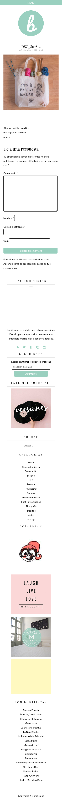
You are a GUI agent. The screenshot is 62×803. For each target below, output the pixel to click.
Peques (31, 493)
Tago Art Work (31, 775)
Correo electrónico (14, 226)
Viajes (31, 515)
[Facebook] (31, 347)
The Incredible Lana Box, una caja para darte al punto (16, 132)
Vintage (31, 519)
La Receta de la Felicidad (31, 736)
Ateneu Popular (31, 710)
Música (31, 484)
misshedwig (31, 753)
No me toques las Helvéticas (31, 762)
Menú (31, 2)
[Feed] (17, 347)
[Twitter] (24, 347)
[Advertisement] (31, 676)
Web (6, 241)
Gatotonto (31, 723)
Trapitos (31, 510)
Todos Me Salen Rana (31, 780)
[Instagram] (44, 347)
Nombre (8, 218)
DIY (31, 479)
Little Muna (31, 740)
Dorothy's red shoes (31, 714)
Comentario (10, 173)
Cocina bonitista (31, 466)
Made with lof (31, 745)
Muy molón (31, 758)
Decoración (31, 471)
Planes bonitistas (31, 497)
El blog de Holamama (31, 718)
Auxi (41, 50)
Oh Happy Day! (31, 766)
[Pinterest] (38, 347)
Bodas (31, 462)
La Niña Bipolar (31, 731)
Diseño (31, 475)
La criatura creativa (31, 727)
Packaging (31, 488)
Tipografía (31, 506)
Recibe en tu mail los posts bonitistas (31, 361)
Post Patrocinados (31, 501)
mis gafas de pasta (31, 749)
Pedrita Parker (31, 771)
